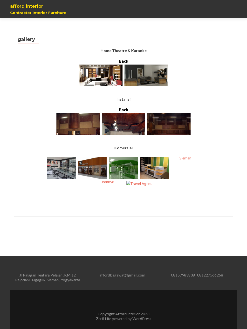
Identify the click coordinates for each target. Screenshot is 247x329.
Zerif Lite (104, 318)
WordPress (141, 318)
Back (123, 61)
